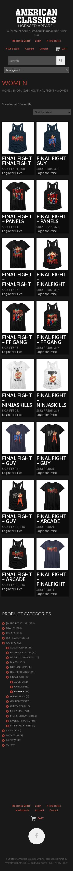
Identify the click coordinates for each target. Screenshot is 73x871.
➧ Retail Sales (53, 40)
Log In (38, 40)
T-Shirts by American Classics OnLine (25, 858)
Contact (44, 48)
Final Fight (45, 90)
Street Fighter (19, 725)
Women (19, 691)
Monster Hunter (21, 715)
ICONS (9, 730)
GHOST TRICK (18, 696)
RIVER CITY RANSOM (21, 720)
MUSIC (10, 740)
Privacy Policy (61, 862)
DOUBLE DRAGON (20, 671)
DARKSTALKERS (18, 667)
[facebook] (36, 836)
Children (20, 686)
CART (65, 48)
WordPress (11, 862)
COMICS (10, 632)
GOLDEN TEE (17, 701)
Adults (18, 681)
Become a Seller (21, 40)
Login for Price (12, 173)
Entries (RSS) (24, 862)
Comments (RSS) (44, 862)
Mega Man (16, 710)
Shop (17, 90)
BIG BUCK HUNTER (20, 652)
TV (7, 745)
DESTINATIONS (14, 637)
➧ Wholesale (12, 48)
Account (29, 48)
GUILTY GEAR (17, 706)
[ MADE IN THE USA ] (17, 623)
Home (6, 90)
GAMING (29, 90)
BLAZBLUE (16, 662)
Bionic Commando (22, 657)
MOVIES (10, 735)
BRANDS (10, 628)
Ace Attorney (18, 647)
